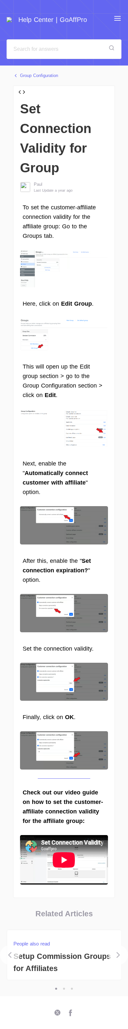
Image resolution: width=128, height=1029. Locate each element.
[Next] (118, 955)
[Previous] (10, 955)
